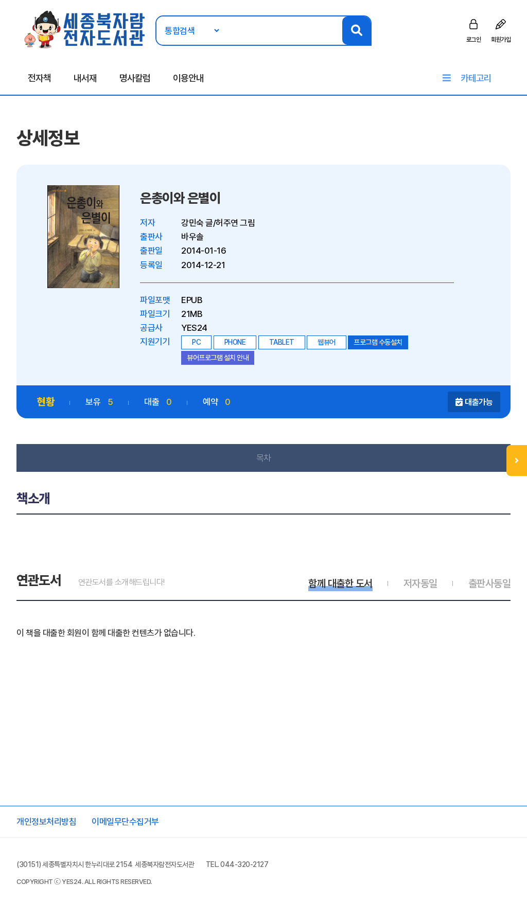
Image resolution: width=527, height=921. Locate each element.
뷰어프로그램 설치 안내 (218, 357)
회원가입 (501, 39)
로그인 (473, 39)
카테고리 (476, 78)
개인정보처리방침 (46, 822)
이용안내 (188, 78)
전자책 (39, 78)
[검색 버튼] (356, 30)
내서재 (85, 78)
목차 (263, 458)
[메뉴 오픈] (516, 460)
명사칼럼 (134, 78)
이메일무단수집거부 (125, 822)
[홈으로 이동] (85, 29)
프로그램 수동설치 (378, 342)
